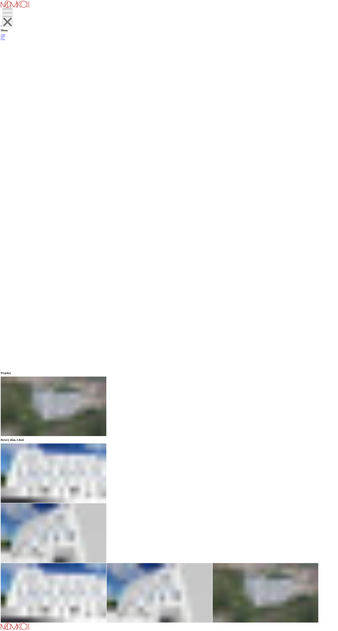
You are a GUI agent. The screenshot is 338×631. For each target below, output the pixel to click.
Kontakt (3, 39)
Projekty (3, 36)
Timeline (3, 34)
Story (2, 38)
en (1, 26)
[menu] (7, 17)
